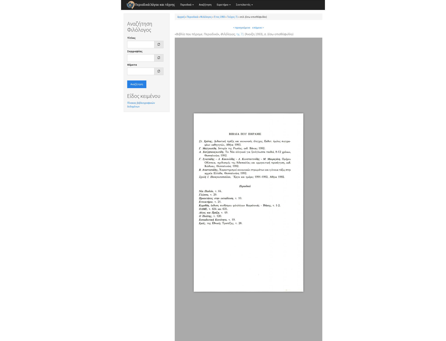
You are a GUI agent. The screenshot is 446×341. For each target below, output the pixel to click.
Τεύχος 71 (232, 16)
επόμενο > (258, 27)
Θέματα (132, 64)
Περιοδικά (186, 4)
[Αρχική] (130, 5)
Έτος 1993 (219, 16)
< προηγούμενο (241, 27)
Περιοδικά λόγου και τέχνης (155, 4)
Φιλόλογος (206, 16)
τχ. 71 (240, 34)
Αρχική (181, 16)
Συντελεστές (243, 4)
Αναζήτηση (205, 4)
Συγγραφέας (135, 51)
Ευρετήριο (223, 4)
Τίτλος (131, 38)
